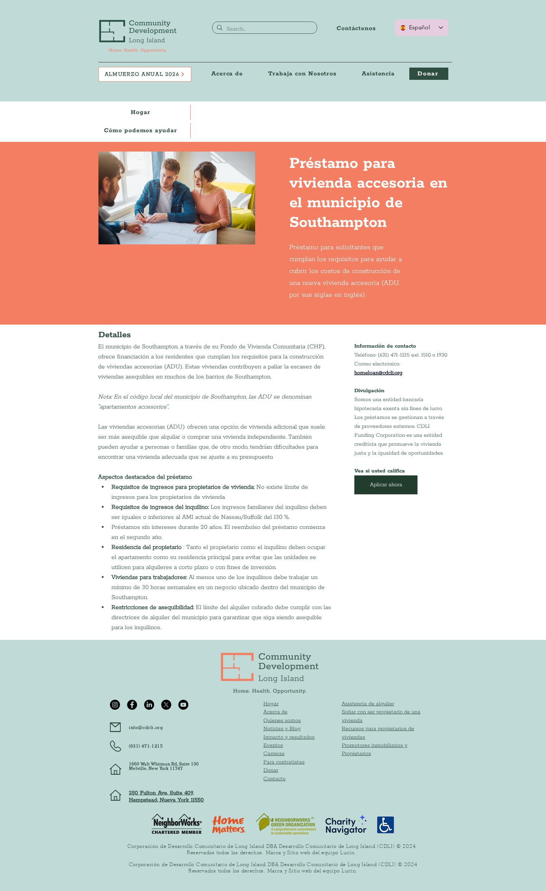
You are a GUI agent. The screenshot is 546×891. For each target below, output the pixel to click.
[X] (166, 705)
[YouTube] (183, 705)
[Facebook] (132, 705)
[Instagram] (115, 705)
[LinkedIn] (149, 705)
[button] (302, 73)
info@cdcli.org (146, 727)
